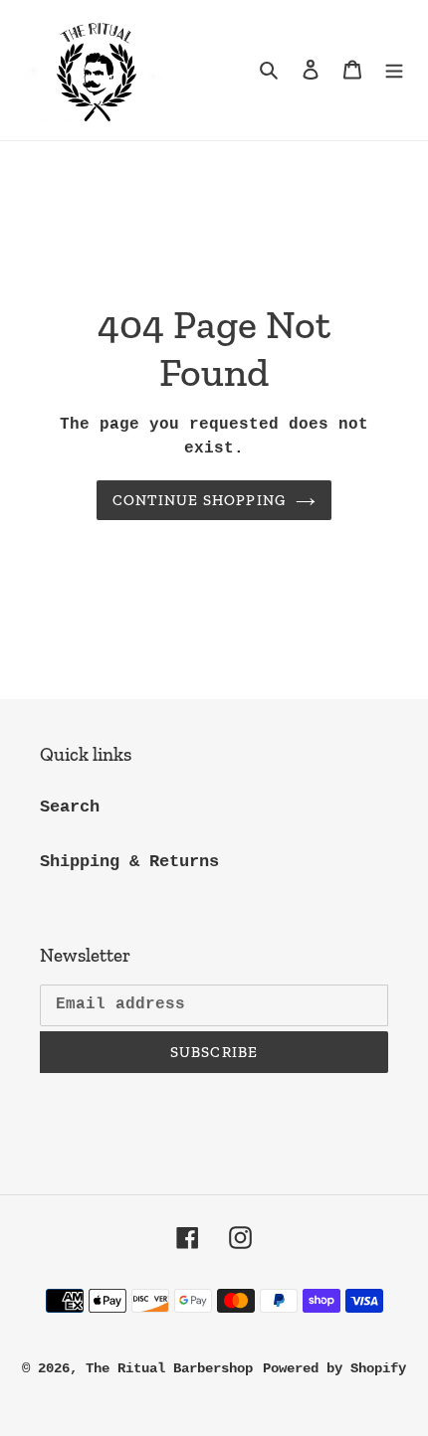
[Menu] (394, 70)
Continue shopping (199, 500)
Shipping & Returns (129, 861)
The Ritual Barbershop (169, 1368)
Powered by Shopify (334, 1368)
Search (70, 807)
